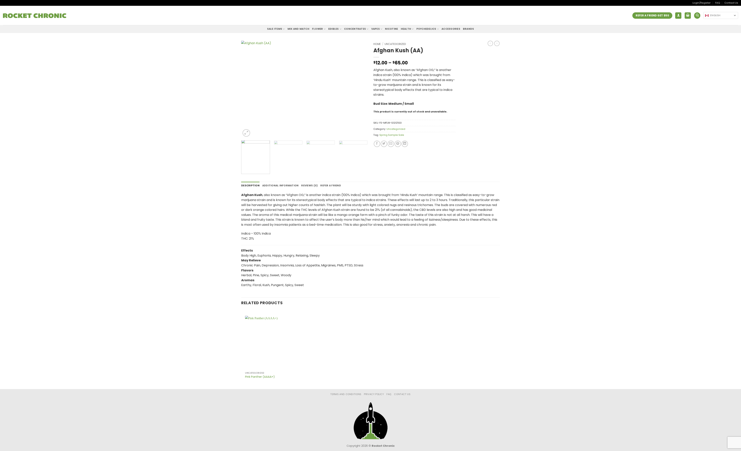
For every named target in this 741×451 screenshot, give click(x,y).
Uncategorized (395, 44)
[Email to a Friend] (391, 144)
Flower (317, 28)
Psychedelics (426, 28)
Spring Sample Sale (391, 135)
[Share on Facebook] (377, 144)
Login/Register (702, 2)
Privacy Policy (374, 394)
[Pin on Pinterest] (398, 144)
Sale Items (274, 28)
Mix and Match (298, 28)
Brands (468, 28)
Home (377, 44)
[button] (678, 15)
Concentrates (355, 28)
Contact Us (731, 2)
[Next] (360, 89)
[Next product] (490, 43)
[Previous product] (497, 43)
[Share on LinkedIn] (405, 144)
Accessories (451, 28)
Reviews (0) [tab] (309, 185)
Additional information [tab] (280, 185)
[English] (707, 15)
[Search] (697, 15)
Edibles (333, 28)
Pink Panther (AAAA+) (260, 377)
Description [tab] (250, 185)
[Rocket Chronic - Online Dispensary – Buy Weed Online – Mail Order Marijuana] (34, 16)
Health (406, 28)
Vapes (375, 28)
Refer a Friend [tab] (330, 185)
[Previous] (248, 89)
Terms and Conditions (345, 394)
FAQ (717, 2)
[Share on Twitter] (384, 144)
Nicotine (391, 28)
